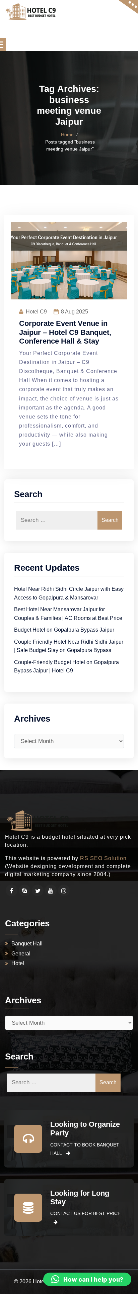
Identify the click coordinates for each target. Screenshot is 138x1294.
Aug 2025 (74, 311)
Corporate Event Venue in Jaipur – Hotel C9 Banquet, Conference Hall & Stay (65, 332)
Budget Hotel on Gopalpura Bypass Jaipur (64, 630)
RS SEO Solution (103, 858)
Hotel (17, 963)
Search (110, 520)
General (20, 953)
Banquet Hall (27, 943)
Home (67, 134)
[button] (87, 1279)
